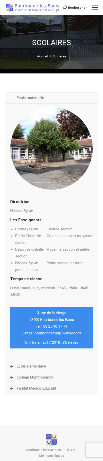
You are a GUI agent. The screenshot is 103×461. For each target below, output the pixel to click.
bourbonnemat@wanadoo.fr (58, 333)
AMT (73, 450)
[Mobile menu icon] (95, 8)
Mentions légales (51, 455)
